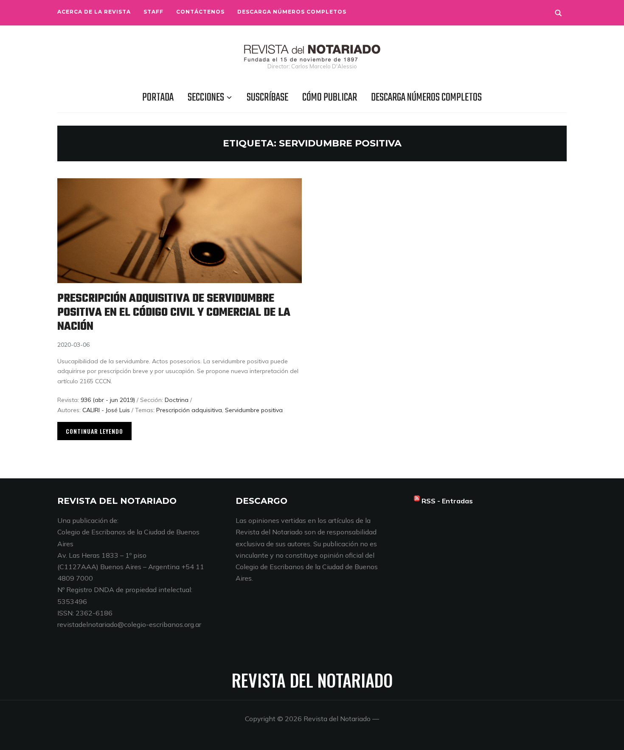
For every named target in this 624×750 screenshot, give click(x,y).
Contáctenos (200, 11)
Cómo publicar (329, 97)
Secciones (206, 97)
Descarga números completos (291, 11)
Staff (153, 11)
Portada (158, 97)
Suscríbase (267, 97)
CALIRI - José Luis (106, 410)
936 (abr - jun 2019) (108, 400)
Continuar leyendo (94, 431)
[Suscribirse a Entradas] (417, 501)
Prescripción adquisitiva (189, 410)
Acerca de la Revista (94, 11)
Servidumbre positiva (254, 410)
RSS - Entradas (447, 501)
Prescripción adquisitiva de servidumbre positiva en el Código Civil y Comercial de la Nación (173, 312)
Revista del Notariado (312, 680)
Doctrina (176, 400)
